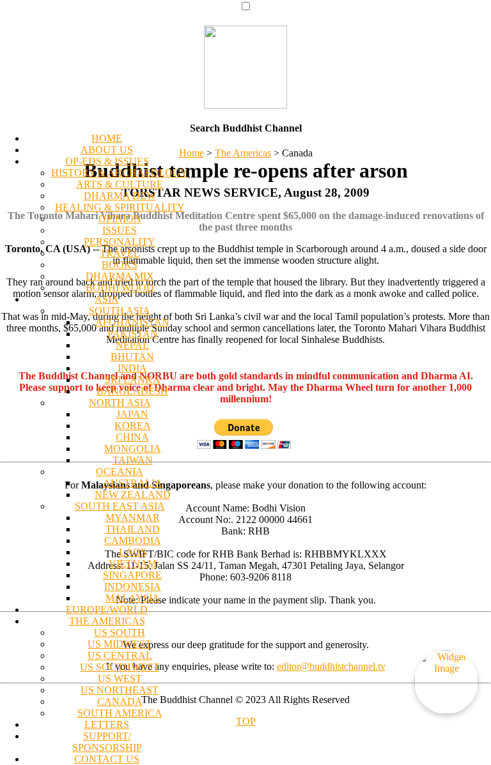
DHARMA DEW (120, 195)
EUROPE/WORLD (107, 609)
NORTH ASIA (120, 402)
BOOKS (119, 264)
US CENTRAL (120, 655)
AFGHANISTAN (132, 322)
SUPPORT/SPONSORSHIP (107, 742)
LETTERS (106, 724)
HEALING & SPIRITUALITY (120, 207)
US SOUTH (119, 632)
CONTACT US (106, 759)
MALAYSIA (132, 598)
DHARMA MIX (120, 276)
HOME (106, 138)
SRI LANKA (132, 379)
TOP (246, 721)
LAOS (132, 552)
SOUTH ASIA (119, 310)
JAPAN (132, 414)
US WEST (120, 678)
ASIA (107, 299)
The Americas (243, 153)
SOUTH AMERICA (119, 713)
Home (191, 153)
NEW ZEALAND (133, 494)
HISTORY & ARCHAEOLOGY (119, 172)
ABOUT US (107, 149)
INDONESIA (132, 586)
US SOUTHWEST (119, 667)
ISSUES (119, 230)
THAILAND (132, 529)
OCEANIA (119, 471)
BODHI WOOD (120, 287)
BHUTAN (132, 356)
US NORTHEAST (120, 690)
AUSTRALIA (132, 483)
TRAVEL (120, 253)
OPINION (119, 218)
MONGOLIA (132, 448)
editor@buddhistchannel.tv (331, 666)
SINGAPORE (132, 575)
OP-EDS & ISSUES (107, 161)
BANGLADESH (132, 391)
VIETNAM (133, 563)
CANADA (120, 701)
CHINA (132, 437)
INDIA (132, 368)
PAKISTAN (132, 333)
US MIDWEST (120, 644)
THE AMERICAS (107, 621)
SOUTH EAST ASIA (120, 506)
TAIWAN (133, 460)
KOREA (132, 425)
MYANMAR (132, 517)
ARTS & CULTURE (119, 184)
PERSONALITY (119, 241)
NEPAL (132, 345)
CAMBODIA (132, 540)
